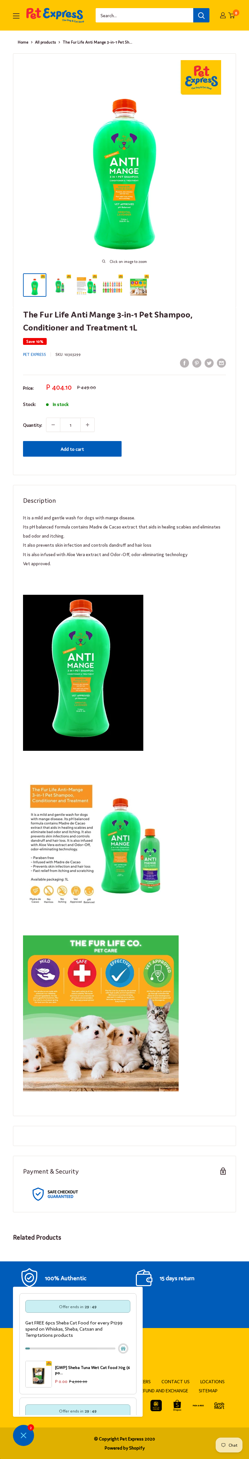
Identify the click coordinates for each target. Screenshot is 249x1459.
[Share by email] (221, 363)
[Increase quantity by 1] (87, 425)
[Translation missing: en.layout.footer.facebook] (156, 1405)
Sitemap (208, 1390)
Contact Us (175, 1381)
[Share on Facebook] (184, 363)
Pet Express (34, 354)
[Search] (201, 15)
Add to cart (72, 449)
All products (45, 42)
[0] (232, 15)
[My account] (223, 15)
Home (23, 42)
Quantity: (32, 425)
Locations (212, 1381)
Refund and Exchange (163, 1390)
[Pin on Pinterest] (196, 363)
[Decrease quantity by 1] (53, 425)
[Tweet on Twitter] (209, 363)
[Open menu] (16, 16)
